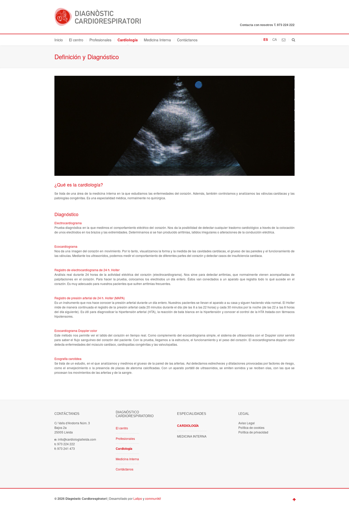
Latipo (137, 498)
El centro (76, 39)
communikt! (153, 498)
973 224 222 (286, 24)
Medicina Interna (157, 39)
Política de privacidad (253, 432)
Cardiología (128, 39)
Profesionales (100, 39)
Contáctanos (187, 39)
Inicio (58, 39)
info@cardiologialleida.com (77, 439)
